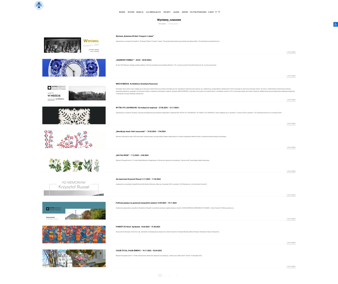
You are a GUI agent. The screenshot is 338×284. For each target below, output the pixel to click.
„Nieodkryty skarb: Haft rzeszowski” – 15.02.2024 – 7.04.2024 (140, 131)
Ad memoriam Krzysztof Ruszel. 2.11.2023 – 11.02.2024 (138, 179)
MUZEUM (122, 12)
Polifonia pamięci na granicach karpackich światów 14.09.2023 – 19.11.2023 (146, 203)
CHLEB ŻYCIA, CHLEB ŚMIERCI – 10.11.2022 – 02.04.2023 (139, 251)
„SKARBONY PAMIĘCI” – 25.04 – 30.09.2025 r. (134, 60)
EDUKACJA (139, 12)
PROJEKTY (167, 12)
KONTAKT (185, 12)
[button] (335, 24)
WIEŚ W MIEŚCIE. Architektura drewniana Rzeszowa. (137, 84)
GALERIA (176, 12)
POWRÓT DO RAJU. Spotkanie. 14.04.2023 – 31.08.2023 (138, 227)
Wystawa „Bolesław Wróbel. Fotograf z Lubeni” (135, 36)
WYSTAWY (131, 12)
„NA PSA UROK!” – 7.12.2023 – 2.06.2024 (132, 155)
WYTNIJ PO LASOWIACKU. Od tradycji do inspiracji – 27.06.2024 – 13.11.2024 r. (147, 108)
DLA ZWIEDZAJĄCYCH (153, 12)
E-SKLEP (211, 12)
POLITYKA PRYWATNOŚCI (198, 12)
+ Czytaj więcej (291, 52)
